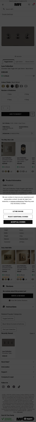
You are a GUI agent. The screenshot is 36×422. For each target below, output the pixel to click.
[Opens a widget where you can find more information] (28, 419)
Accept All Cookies (18, 222)
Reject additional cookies (18, 217)
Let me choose (18, 211)
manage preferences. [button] (17, 201)
